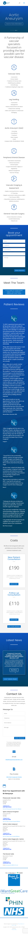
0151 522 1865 (7, 819)
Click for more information (14, 25)
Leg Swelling (14, 99)
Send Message (19, 738)
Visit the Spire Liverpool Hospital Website (11, 821)
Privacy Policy (14, 929)
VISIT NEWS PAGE (10, 679)
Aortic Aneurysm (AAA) (14, 128)
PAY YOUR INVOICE (14, 626)
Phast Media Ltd (21, 923)
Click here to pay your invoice (14, 777)
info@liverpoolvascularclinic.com (14, 759)
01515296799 (7, 863)
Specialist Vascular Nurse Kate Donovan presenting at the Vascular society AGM (14, 655)
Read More (14, 670)
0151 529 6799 (7, 834)
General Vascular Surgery (14, 214)
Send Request (19, 270)
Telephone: (6, 806)
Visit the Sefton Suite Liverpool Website (11, 836)
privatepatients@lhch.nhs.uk (12, 865)
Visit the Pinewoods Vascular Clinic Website (12, 809)
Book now (14, 584)
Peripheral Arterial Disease (14, 17)
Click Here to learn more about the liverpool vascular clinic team (14, 292)
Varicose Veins (14, 74)
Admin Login (14, 925)
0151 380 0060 (7, 807)
